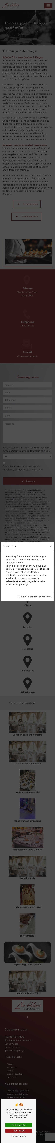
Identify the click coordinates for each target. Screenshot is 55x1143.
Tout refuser (18, 1130)
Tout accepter (18, 1125)
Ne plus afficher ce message (36, 596)
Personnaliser (19, 1136)
